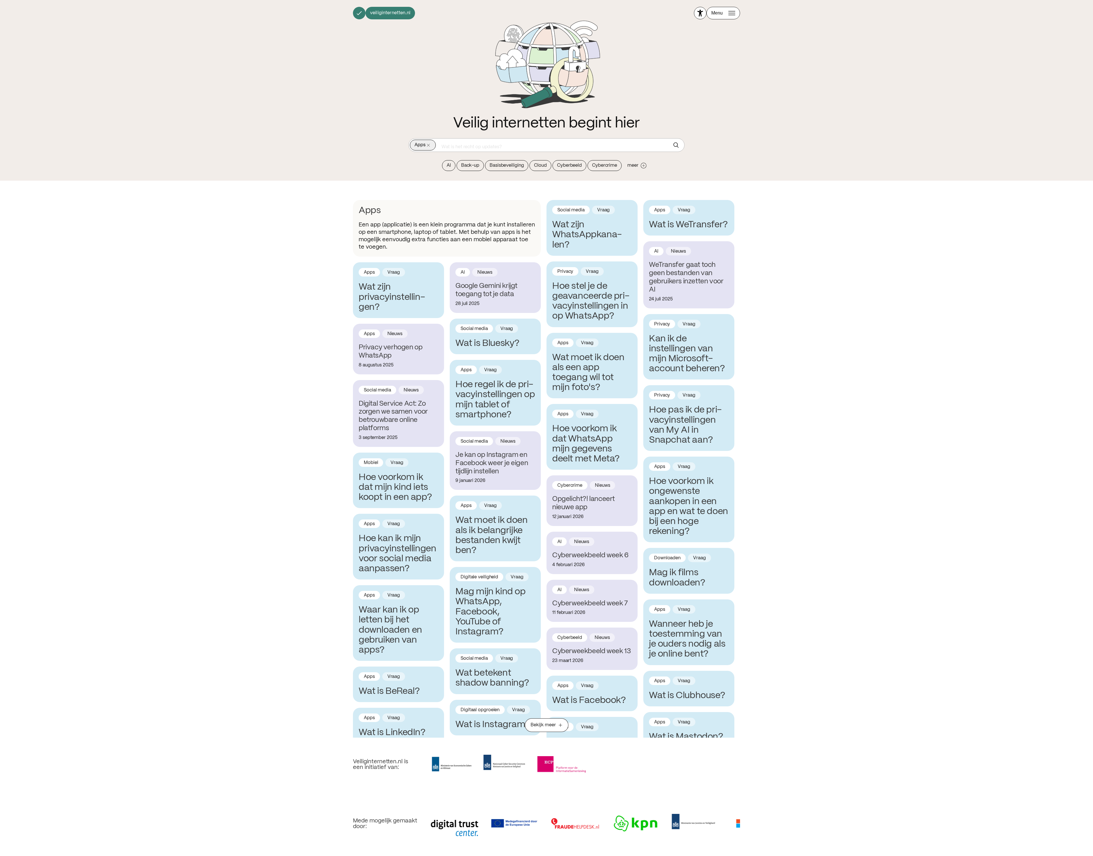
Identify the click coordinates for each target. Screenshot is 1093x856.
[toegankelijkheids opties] (700, 13)
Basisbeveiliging (507, 165)
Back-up (470, 165)
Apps (420, 145)
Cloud (540, 165)
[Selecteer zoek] (677, 145)
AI (449, 165)
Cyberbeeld (569, 165)
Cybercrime (604, 165)
